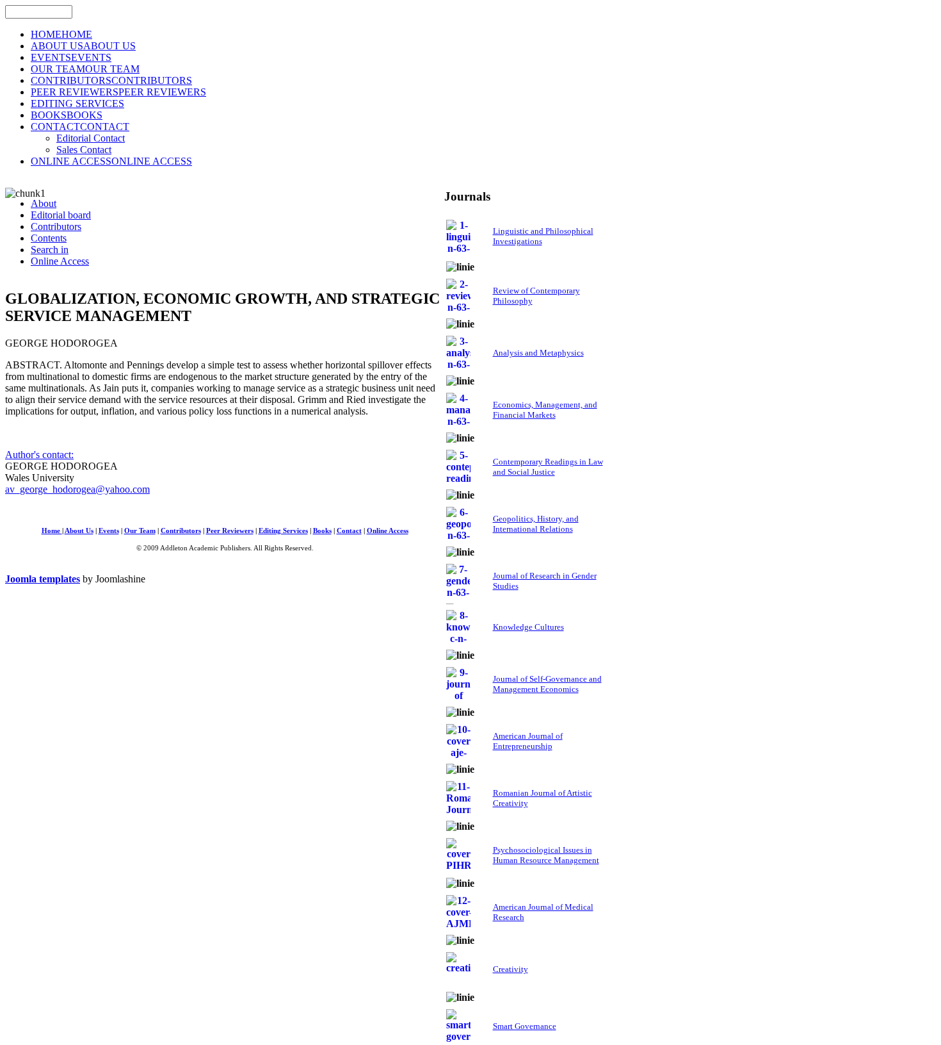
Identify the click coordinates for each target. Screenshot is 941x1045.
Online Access (387, 530)
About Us (79, 530)
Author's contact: (39, 454)
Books (322, 530)
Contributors (181, 530)
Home (52, 530)
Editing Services (283, 530)
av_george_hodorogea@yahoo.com (77, 489)
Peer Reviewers (229, 530)
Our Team (140, 530)
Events (109, 530)
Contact (349, 530)
